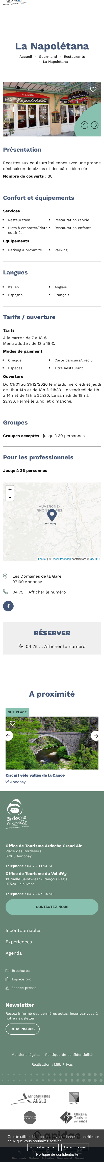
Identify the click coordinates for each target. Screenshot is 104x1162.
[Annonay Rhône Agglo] (30, 1099)
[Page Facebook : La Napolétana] (8, 606)
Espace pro (21, 979)
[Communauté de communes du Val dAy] (74, 1099)
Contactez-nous (52, 907)
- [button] (10, 496)
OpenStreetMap (61, 559)
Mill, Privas (63, 1064)
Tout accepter (44, 1147)
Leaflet (42, 559)
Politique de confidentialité (69, 1055)
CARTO (95, 559)
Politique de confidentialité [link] (57, 1154)
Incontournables (23, 930)
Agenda (14, 953)
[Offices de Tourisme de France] (74, 1118)
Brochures (21, 970)
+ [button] (10, 489)
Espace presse (23, 987)
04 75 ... (39, 592)
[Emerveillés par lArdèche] (30, 1118)
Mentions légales (25, 1055)
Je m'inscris (23, 1029)
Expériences (19, 941)
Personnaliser (75, 1147)
